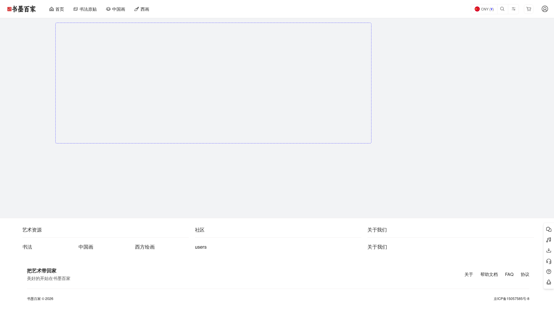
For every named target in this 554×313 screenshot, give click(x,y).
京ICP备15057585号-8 (511, 298)
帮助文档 (489, 274)
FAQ (509, 274)
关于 (468, 274)
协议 (525, 274)
